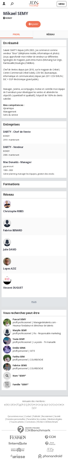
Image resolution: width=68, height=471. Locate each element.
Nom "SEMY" (19, 375)
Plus (33, 301)
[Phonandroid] (50, 456)
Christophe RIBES (13, 211)
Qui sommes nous (15, 416)
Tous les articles (17, 422)
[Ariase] (18, 456)
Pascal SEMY (19, 319)
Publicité (36, 416)
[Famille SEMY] (7, 384)
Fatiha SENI (19, 356)
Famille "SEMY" (20, 384)
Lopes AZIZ (9, 268)
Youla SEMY (19, 339)
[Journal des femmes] (18, 437)
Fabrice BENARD (12, 230)
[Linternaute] (18, 443)
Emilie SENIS (19, 347)
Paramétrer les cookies (36, 419)
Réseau (50, 34)
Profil (16, 34)
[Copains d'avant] (18, 450)
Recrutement (47, 416)
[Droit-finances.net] (50, 444)
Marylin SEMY (20, 330)
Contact (28, 416)
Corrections (30, 422)
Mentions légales (55, 419)
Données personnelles (15, 419)
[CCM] (50, 437)
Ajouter (34, 23)
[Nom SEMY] (7, 376)
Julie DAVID (9, 249)
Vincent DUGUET (13, 287)
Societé (57, 416)
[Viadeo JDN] (50, 450)
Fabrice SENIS (20, 365)
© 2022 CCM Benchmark (47, 422)
